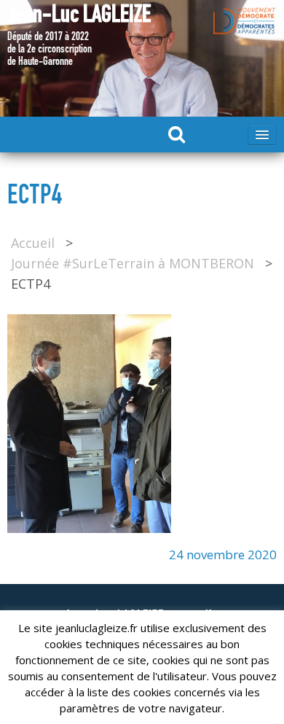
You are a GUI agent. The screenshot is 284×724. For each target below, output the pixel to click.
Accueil (33, 243)
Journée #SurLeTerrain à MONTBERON (132, 263)
